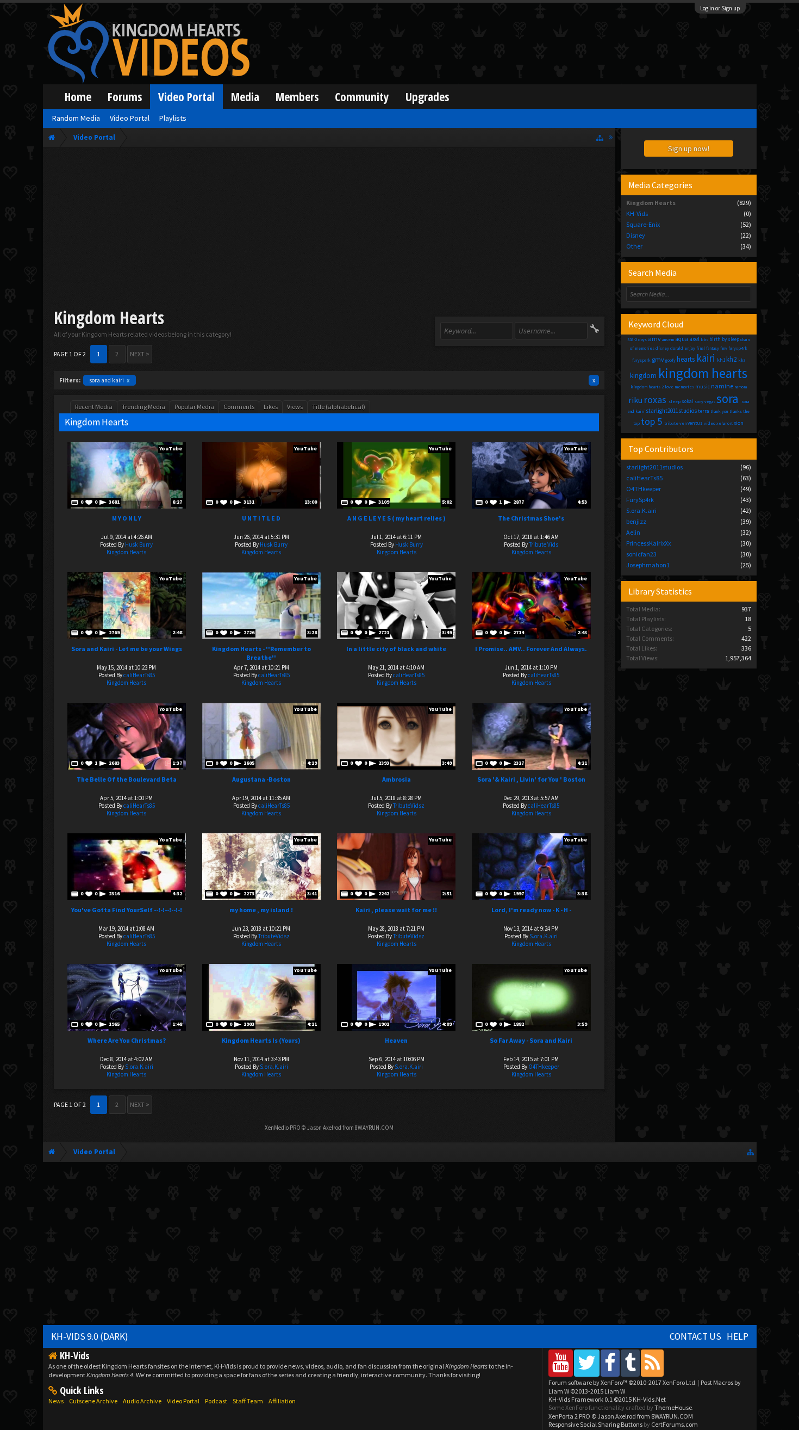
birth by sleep (724, 339)
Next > (139, 354)
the (746, 411)
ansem (668, 339)
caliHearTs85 (139, 675)
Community (362, 96)
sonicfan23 (641, 554)
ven (682, 423)
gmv (658, 359)
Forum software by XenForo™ (622, 1382)
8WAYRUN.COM (374, 1127)
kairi (705, 357)
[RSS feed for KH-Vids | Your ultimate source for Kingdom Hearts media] (652, 1363)
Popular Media (194, 407)
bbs (704, 339)
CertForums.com (674, 1424)
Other (634, 246)
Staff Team (248, 1401)
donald (676, 348)
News (56, 1401)
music (702, 386)
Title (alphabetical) (338, 407)
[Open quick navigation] (599, 137)
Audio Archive (142, 1401)
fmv (723, 348)
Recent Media (94, 407)
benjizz (636, 521)
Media (245, 96)
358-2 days (637, 339)
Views (295, 407)
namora (740, 386)
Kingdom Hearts (126, 552)
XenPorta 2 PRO (569, 1416)
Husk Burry (139, 544)
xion (739, 422)
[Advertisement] (329, 229)
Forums (125, 96)
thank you (719, 411)
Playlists (172, 118)
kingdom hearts (702, 373)
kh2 (731, 359)
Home (78, 96)
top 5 (651, 421)
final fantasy (707, 348)
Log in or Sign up (720, 8)
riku (635, 399)
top (636, 423)
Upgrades (427, 96)
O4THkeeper (543, 1066)
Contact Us (695, 1336)
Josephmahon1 (648, 565)
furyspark (641, 360)
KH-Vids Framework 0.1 (607, 1399)
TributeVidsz (409, 805)
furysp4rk (737, 348)
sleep (675, 401)
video (709, 423)
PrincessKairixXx (648, 543)
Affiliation (282, 1401)
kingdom (643, 375)
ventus (695, 423)
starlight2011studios (671, 410)
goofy (670, 360)
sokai (688, 401)
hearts (686, 359)
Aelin (633, 532)
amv (654, 339)
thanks (735, 411)
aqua (681, 339)
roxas (655, 399)
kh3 (741, 360)
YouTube (170, 448)
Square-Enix (643, 224)
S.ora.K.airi (543, 936)
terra (703, 410)
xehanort (724, 423)
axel (694, 339)
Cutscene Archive (93, 1401)
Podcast (216, 1401)
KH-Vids (637, 213)
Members (297, 96)
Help (737, 1336)
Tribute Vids (543, 544)
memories (684, 386)
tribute (671, 423)
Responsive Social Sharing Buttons (595, 1424)
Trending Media (143, 407)
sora (727, 398)
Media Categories (660, 184)
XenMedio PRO (283, 1127)
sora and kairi (109, 380)
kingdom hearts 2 (647, 386)
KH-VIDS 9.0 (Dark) (89, 1336)
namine (722, 386)
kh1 (721, 360)
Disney (635, 235)
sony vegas (705, 401)
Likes (271, 407)
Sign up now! (688, 148)
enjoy (689, 348)
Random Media (76, 118)
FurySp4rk (640, 500)
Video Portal (186, 96)
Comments (238, 407)
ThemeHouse (673, 1407)
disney (662, 348)
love (669, 386)
